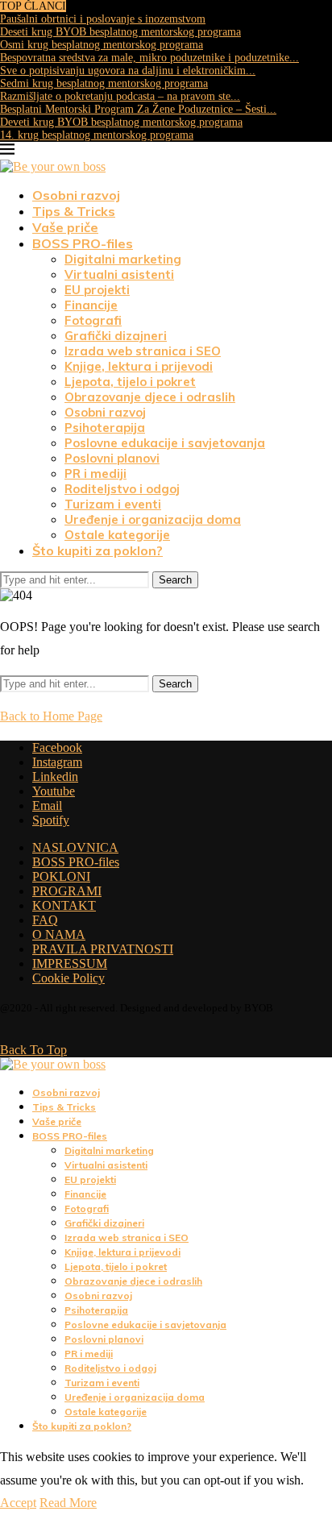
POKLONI (61, 876)
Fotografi (93, 320)
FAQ (45, 920)
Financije (91, 305)
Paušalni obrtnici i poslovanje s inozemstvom (102, 19)
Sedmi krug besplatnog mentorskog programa (104, 83)
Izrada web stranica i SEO (142, 351)
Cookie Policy (68, 978)
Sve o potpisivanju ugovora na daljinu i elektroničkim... (127, 70)
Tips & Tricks (73, 211)
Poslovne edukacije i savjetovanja (164, 443)
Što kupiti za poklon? (97, 550)
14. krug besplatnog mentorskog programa (96, 135)
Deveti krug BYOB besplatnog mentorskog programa (121, 122)
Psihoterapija (104, 427)
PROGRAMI (67, 891)
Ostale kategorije (117, 534)
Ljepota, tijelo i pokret (130, 381)
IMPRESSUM (69, 963)
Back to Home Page (51, 716)
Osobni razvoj (76, 195)
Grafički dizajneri (115, 335)
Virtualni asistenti (119, 274)
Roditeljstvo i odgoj (122, 488)
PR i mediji (95, 473)
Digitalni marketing (122, 259)
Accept (18, 1502)
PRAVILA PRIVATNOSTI (102, 949)
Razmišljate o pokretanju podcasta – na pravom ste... (120, 96)
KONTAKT (64, 905)
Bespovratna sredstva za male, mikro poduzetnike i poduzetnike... (149, 58)
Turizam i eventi (112, 504)
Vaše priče (65, 227)
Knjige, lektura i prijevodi (138, 366)
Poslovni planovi (112, 458)
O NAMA (58, 934)
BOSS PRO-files (82, 243)
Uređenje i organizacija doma (152, 519)
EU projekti (97, 289)
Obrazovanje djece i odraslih (149, 397)
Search (175, 580)
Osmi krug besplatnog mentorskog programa (101, 45)
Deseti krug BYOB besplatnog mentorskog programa (120, 32)
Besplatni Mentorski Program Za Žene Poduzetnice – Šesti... (138, 109)
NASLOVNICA (75, 847)
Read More (68, 1502)
